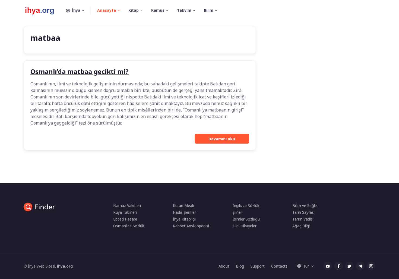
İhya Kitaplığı (184, 219)
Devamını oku (221, 138)
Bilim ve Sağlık (305, 205)
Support (258, 266)
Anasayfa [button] (106, 10)
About (223, 266)
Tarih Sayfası (303, 212)
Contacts (279, 266)
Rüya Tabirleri (125, 212)
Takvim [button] (184, 10)
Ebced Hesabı (125, 219)
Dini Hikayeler (244, 225)
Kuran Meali (183, 205)
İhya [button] (76, 10)
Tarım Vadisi (303, 219)
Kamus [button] (157, 10)
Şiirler (237, 212)
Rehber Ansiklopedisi (191, 225)
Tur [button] (306, 266)
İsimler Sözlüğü (246, 219)
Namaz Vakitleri (127, 205)
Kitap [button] (133, 10)
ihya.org (65, 266)
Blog (240, 266)
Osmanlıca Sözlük (128, 225)
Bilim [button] (208, 10)
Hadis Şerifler (184, 212)
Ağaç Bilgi (301, 225)
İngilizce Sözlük (246, 205)
